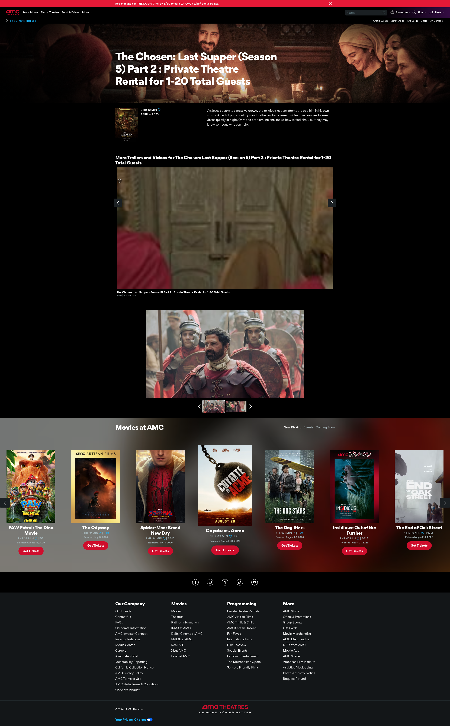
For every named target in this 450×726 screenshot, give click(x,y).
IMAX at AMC (181, 628)
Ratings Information (185, 622)
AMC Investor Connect (131, 633)
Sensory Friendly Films (243, 667)
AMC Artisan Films (240, 617)
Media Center (125, 645)
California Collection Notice (134, 667)
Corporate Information (130, 628)
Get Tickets (31, 551)
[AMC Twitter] (225, 582)
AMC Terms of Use (128, 678)
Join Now (435, 12)
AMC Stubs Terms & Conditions (137, 684)
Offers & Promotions (297, 617)
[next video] (332, 203)
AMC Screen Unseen (241, 628)
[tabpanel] (225, 502)
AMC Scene (291, 656)
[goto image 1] (214, 406)
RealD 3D (177, 645)
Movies (176, 611)
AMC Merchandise (296, 639)
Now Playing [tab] (292, 427)
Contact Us (123, 617)
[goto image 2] (236, 406)
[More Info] (159, 109)
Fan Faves (234, 633)
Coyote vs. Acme (225, 530)
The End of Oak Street (419, 527)
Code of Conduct (127, 690)
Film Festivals (236, 645)
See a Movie (30, 12)
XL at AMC (178, 650)
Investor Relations (127, 639)
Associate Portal (126, 656)
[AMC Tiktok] (239, 582)
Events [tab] (308, 427)
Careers (120, 650)
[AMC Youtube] (254, 582)
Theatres (177, 617)
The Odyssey (95, 527)
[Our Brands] (225, 709)
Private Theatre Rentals (243, 611)
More (85, 12)
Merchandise (397, 20)
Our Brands (123, 611)
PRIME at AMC (181, 639)
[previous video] (118, 203)
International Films (240, 639)
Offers (424, 20)
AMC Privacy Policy (129, 673)
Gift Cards (412, 20)
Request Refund (294, 678)
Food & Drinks (70, 12)
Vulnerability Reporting (131, 662)
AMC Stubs (291, 611)
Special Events (237, 650)
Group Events (380, 20)
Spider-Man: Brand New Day (160, 530)
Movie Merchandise (297, 633)
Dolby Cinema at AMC (187, 633)
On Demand (436, 20)
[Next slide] (445, 503)
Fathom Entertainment (243, 656)
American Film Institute (299, 662)
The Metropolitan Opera (244, 662)
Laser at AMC (180, 656)
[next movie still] (250, 406)
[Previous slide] (5, 503)
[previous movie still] (199, 406)
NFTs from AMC (294, 645)
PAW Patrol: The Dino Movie (30, 530)
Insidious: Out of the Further (354, 530)
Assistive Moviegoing (298, 667)
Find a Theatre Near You (23, 20)
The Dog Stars (290, 527)
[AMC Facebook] (195, 582)
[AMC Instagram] (210, 582)
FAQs (119, 622)
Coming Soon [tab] (325, 427)
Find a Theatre (50, 12)
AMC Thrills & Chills (240, 622)
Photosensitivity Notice (299, 673)
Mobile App (291, 650)
